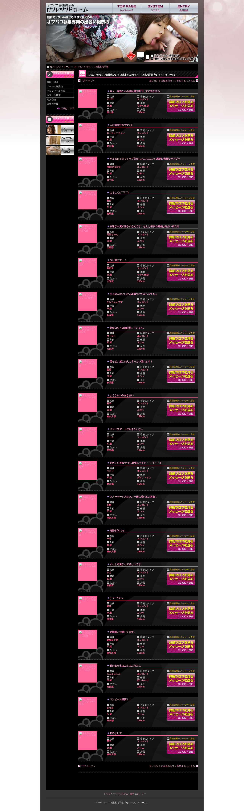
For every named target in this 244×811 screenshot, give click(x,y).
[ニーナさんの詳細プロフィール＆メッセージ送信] (88, 436)
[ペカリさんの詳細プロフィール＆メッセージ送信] (88, 470)
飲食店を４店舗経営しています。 (128, 327)
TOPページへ (88, 80)
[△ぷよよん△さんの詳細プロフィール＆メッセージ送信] (88, 673)
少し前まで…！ (118, 260)
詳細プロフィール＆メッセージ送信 (181, 105)
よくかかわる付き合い (122, 395)
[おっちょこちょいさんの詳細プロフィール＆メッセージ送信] (88, 132)
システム (123, 793)
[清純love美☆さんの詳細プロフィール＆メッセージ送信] (88, 166)
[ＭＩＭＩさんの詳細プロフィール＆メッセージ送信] (88, 335)
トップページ (110, 793)
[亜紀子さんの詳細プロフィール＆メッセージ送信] (88, 267)
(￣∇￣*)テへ (116, 598)
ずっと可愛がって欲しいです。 (126, 564)
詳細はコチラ (67, 108)
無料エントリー (138, 793)
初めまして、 (117, 733)
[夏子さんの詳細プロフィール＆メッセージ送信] (88, 402)
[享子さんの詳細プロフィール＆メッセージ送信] (88, 740)
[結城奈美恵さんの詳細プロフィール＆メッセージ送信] (88, 639)
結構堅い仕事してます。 (123, 631)
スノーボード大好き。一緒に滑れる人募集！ (133, 496)
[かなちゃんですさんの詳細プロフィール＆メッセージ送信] (88, 301)
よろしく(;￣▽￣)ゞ (120, 192)
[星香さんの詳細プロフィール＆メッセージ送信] (88, 368)
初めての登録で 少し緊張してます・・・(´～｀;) (135, 462)
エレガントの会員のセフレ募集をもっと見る (172, 80)
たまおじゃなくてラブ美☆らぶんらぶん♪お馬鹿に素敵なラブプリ (145, 158)
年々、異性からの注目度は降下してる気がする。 (136, 91)
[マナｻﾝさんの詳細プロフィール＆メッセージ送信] (88, 98)
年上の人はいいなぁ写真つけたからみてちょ (133, 293)
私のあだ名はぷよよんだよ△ (125, 665)
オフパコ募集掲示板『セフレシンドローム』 (126, 802)
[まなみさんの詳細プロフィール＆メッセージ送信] (88, 706)
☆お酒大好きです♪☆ (121, 125)
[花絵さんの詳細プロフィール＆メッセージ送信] (88, 504)
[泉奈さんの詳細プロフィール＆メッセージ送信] (88, 605)
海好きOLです (117, 530)
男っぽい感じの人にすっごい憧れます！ (131, 361)
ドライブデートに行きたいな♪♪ (126, 429)
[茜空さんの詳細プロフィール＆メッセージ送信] (88, 199)
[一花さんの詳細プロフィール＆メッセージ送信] (88, 537)
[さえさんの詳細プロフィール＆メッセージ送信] (88, 571)
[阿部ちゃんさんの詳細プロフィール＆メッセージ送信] (88, 233)
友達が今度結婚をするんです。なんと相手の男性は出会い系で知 (144, 226)
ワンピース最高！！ (120, 699)
